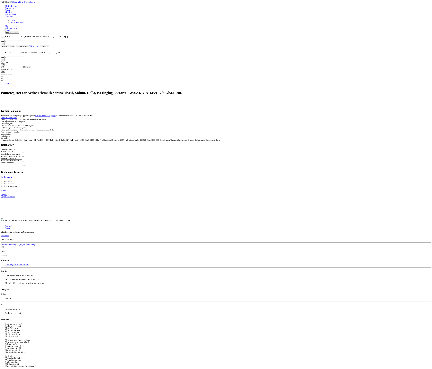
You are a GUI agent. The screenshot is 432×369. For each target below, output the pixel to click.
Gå (3, 44)
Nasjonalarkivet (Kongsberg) (11, 116)
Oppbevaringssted (28, 116)
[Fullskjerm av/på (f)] (2, 76)
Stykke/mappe (6, 128)
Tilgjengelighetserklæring (26, 245)
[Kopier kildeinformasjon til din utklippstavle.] (2, 78)
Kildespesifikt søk (7, 163)
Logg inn (13, 20)
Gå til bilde (26, 67)
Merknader (5, 140)
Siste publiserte (10, 14)
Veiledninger (9, 16)
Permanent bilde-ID (8, 150)
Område (40, 130)
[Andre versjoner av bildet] (4, 37)
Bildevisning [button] (6, 177)
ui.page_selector (6, 69)
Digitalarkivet (10, 8)
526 (3, 71)
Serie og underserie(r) (8, 122)
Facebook (8, 226)
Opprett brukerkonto (17, 22)
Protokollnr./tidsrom (25, 130)
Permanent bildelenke (8, 158)
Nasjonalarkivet (11, 6)
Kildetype (4, 130)
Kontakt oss (5, 236)
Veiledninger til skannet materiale (17, 265)
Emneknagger (165, 140)
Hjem (7, 26)
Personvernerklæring (8, 245)
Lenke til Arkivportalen (9, 118)
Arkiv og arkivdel (7, 120)
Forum (7, 10)
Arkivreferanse (61, 116)
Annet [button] (4, 190)
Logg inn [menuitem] (8, 83)
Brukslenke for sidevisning (10, 154)
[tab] (216, 177)
